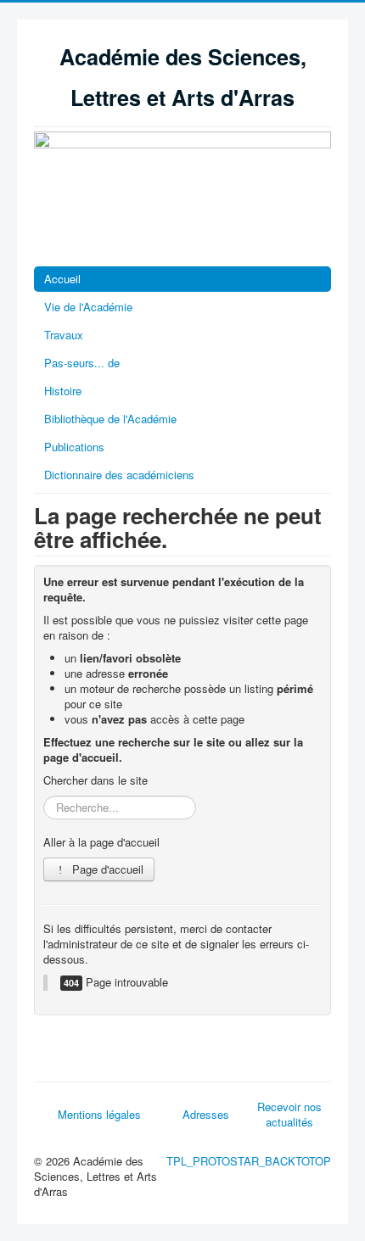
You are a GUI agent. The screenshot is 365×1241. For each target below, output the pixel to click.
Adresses (205, 1114)
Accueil (62, 279)
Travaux (63, 335)
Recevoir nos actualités (289, 1114)
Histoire (62, 391)
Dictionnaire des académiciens (119, 475)
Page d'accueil (106, 869)
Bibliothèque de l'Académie (110, 419)
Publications (74, 447)
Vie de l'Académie (88, 307)
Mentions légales (99, 1114)
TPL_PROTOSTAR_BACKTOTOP (248, 1161)
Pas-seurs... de (82, 363)
